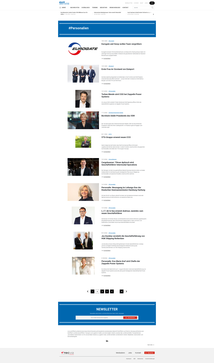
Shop (141, 3)
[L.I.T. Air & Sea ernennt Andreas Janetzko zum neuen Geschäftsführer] (83, 215)
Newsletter (128, 3)
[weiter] (126, 291)
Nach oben (150, 344)
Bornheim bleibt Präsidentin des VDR (118, 116)
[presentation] (153, 14)
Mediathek (103, 7)
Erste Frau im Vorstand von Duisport (117, 69)
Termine (95, 7)
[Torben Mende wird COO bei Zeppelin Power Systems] (83, 99)
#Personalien (112, 91)
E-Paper (136, 3)
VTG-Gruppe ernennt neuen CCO (116, 137)
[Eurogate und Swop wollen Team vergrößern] (83, 48)
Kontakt (125, 7)
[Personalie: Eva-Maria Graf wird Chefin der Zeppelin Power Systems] (83, 266)
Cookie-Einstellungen (150, 358)
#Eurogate (111, 41)
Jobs (146, 3)
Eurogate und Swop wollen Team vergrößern (121, 44)
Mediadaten (120, 353)
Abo (152, 3)
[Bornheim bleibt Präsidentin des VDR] (83, 120)
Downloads (86, 7)
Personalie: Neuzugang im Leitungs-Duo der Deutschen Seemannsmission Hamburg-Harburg (123, 188)
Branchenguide (115, 7)
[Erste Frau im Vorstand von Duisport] (83, 74)
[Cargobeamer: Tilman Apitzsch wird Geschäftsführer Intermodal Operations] (83, 167)
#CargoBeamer (113, 159)
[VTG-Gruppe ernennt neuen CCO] (83, 142)
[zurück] (88, 291)
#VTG (110, 134)
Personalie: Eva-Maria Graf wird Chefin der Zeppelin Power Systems (120, 262)
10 (121, 291)
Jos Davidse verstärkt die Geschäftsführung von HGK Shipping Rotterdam (123, 237)
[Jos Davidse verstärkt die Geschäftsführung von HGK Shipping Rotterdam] (83, 240)
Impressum (128, 358)
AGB (134, 358)
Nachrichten (74, 7)
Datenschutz (140, 358)
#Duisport (111, 66)
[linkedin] (107, 340)
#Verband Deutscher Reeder (116, 112)
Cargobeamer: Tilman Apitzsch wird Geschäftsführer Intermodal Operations (119, 163)
